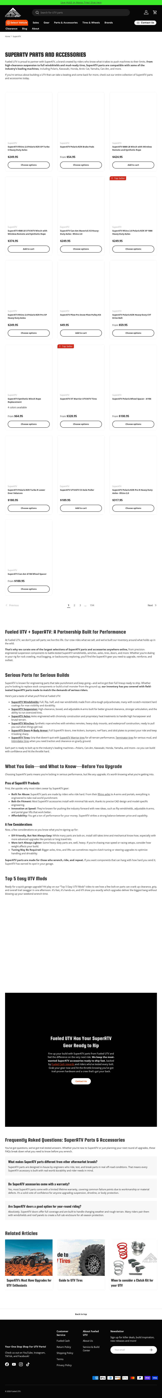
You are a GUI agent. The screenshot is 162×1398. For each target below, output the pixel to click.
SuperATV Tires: (20, 737)
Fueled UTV (16, 1391)
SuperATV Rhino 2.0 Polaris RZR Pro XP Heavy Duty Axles (27, 316)
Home (7, 36)
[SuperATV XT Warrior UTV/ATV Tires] (81, 370)
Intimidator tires (20, 741)
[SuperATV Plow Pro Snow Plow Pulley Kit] (81, 286)
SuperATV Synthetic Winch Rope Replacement (24, 400)
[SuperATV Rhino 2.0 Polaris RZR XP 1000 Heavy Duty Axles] (133, 202)
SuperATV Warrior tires (72, 737)
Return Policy (64, 1346)
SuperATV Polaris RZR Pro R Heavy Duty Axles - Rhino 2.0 (132, 491)
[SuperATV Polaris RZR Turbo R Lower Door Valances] (29, 461)
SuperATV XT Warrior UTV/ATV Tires (78, 398)
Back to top (81, 1314)
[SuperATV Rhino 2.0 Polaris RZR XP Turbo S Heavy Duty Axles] (29, 118)
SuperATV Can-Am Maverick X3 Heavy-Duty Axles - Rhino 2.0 (79, 232)
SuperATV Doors (20, 730)
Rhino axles (104, 794)
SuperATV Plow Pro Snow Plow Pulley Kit (80, 314)
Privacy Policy (64, 1365)
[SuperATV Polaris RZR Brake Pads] (81, 118)
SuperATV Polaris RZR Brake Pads (77, 146)
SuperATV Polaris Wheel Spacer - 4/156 (131, 398)
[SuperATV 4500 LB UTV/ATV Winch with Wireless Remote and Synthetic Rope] (29, 202)
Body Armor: (40, 730)
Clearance (11, 28)
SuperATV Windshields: (25, 702)
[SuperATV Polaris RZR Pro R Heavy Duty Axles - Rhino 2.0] (133, 461)
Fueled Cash (63, 1340)
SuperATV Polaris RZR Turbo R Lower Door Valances (26, 491)
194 (92, 605)
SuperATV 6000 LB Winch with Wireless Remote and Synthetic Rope (132, 148)
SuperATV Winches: (22, 723)
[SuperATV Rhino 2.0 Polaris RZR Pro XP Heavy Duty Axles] (29, 286)
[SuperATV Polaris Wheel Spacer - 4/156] (133, 370)
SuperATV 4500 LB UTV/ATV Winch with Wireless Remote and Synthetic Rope (27, 232)
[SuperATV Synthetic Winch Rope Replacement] (29, 370)
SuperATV (17, 36)
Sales (36, 22)
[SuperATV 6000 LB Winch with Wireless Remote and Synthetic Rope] (133, 118)
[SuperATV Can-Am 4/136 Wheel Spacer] (29, 545)
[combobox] (81, 12)
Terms (60, 1359)
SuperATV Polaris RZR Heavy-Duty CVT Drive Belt (131, 316)
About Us (88, 1340)
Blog (24, 28)
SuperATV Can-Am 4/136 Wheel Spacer (27, 573)
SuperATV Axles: (21, 716)
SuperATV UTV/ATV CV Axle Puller (77, 489)
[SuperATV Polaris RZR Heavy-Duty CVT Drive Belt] (133, 286)
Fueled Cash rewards (63, 1064)
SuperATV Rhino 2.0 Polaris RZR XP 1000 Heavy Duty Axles (132, 232)
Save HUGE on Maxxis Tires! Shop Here (81, 2)
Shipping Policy (65, 1352)
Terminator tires (124, 737)
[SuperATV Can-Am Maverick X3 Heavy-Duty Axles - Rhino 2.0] (81, 202)
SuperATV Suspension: (24, 709)
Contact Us (81, 1081)
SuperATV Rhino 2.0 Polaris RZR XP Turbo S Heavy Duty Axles (29, 148)
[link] (35, 605)
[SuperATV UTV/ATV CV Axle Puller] (81, 461)
